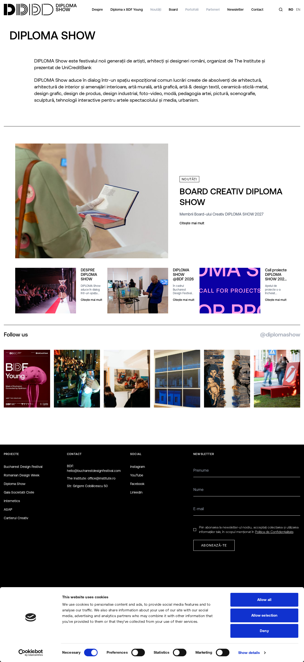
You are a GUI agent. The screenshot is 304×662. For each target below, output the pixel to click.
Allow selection (264, 615)
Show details (249, 653)
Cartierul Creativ (16, 518)
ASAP (8, 509)
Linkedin (136, 492)
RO (291, 9)
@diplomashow (280, 334)
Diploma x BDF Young (126, 9)
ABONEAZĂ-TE (214, 545)
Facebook (137, 484)
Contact (257, 9)
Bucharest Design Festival (23, 467)
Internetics (12, 501)
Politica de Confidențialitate (274, 532)
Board (173, 9)
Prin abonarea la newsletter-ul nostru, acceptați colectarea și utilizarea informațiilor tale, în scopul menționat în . (249, 529)
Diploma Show (14, 484)
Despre (97, 9)
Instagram (137, 467)
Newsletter (235, 9)
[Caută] (281, 9)
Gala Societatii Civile (19, 492)
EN (298, 9)
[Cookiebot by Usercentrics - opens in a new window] (31, 652)
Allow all (264, 600)
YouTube (136, 475)
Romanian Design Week (21, 475)
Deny (264, 631)
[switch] (138, 652)
